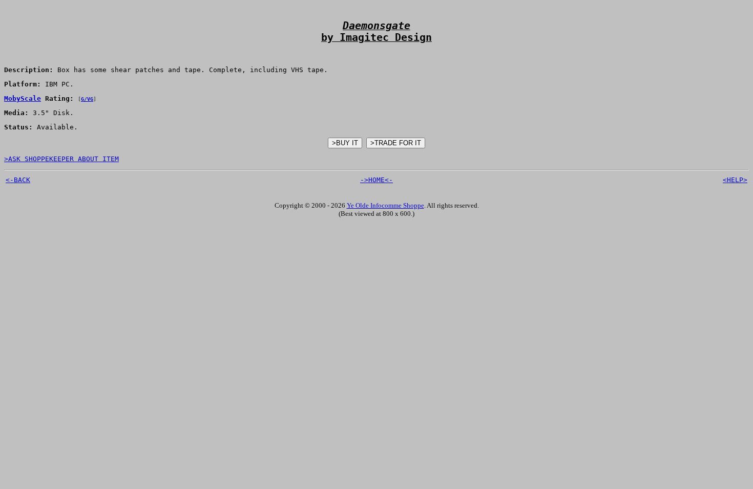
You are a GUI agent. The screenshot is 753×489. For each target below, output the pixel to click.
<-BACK (18, 180)
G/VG (87, 99)
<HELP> (735, 180)
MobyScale (22, 98)
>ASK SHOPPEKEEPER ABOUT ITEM (61, 159)
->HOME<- (376, 180)
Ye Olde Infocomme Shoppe (385, 205)
